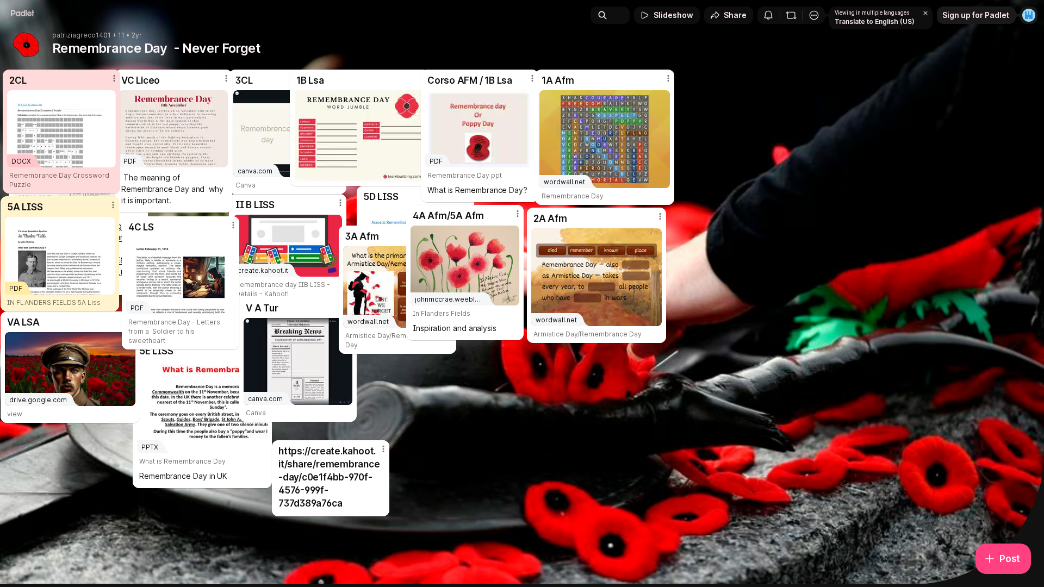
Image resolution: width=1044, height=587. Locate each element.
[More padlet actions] (814, 15)
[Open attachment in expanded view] (359, 136)
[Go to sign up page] (1028, 15)
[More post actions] (114, 78)
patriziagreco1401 (81, 35)
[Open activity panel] (768, 15)
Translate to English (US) (875, 21)
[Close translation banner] (925, 13)
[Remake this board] (791, 15)
